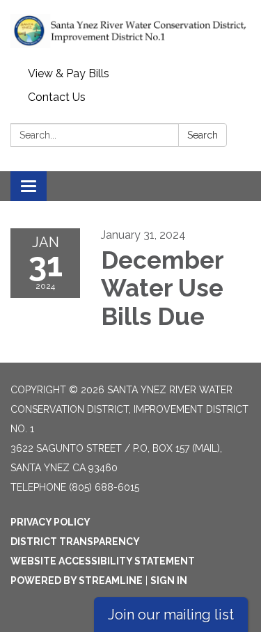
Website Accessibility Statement (102, 561)
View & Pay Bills (68, 73)
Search (202, 135)
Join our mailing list (171, 614)
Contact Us (57, 97)
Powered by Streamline (76, 580)
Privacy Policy (50, 522)
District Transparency (75, 541)
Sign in (168, 580)
